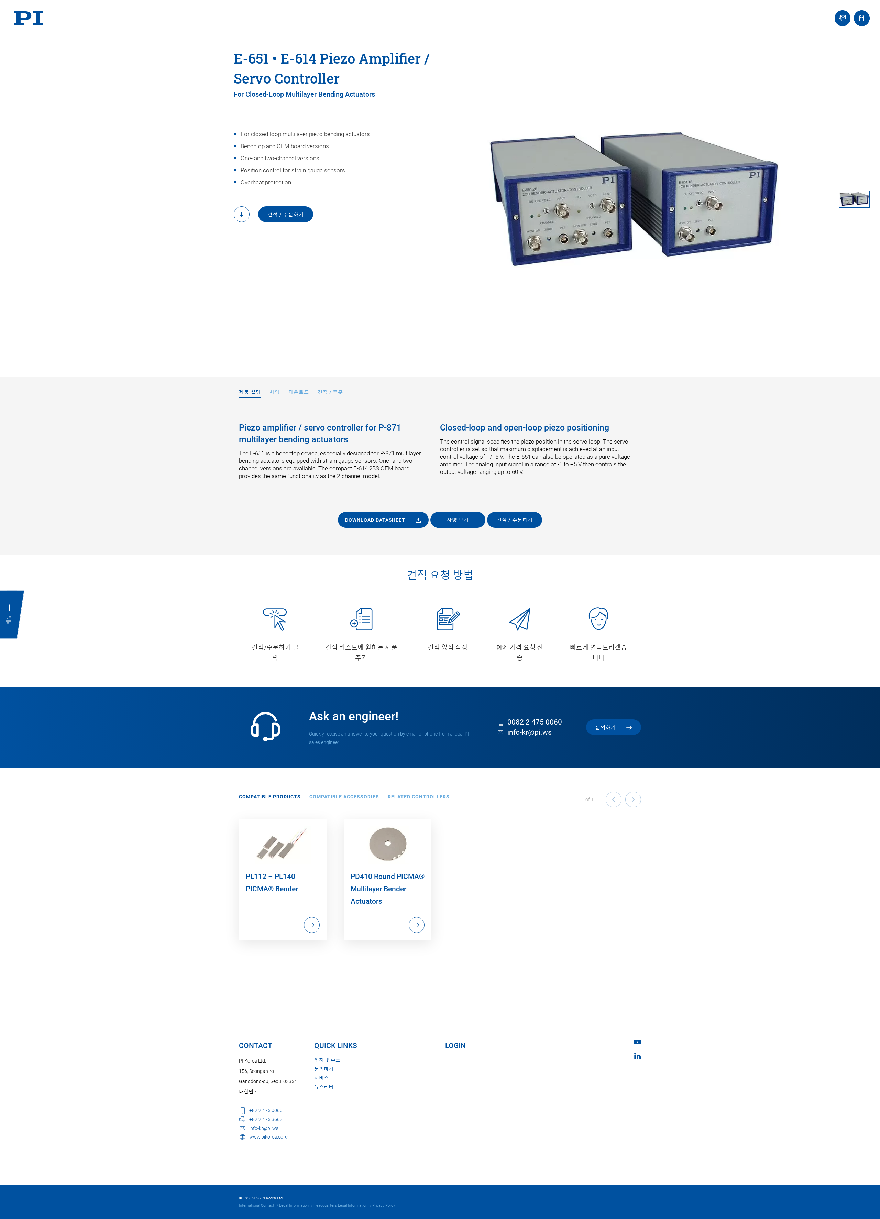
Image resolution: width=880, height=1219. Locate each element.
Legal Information (294, 1205)
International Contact (256, 1205)
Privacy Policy (383, 1205)
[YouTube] (637, 1042)
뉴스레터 (323, 1087)
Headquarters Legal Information (340, 1205)
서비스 (321, 1078)
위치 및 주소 (327, 1060)
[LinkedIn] (637, 1056)
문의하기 (323, 1069)
